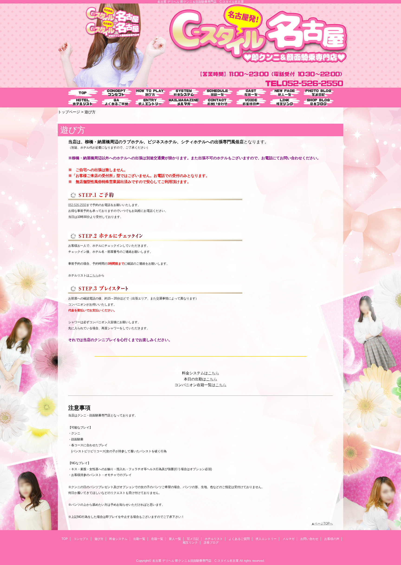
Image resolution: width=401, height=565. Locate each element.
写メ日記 (193, 539)
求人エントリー (266, 539)
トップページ (69, 112)
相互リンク (190, 542)
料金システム (118, 539)
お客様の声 (331, 539)
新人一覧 (175, 539)
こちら (93, 275)
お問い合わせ (309, 539)
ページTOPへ (323, 523)
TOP (83, 92)
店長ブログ (211, 542)
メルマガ (288, 539)
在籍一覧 (157, 539)
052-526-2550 (77, 205)
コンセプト (81, 539)
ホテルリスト (214, 539)
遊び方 (98, 539)
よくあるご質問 (239, 539)
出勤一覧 (139, 539)
